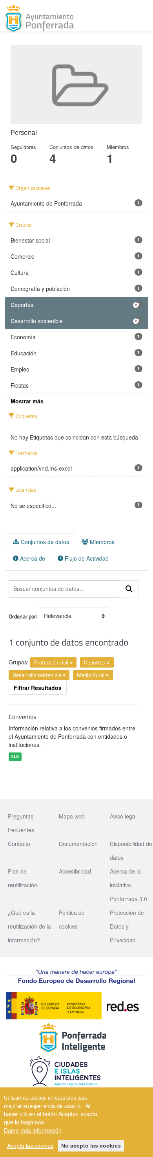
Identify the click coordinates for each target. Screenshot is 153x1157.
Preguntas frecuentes (21, 823)
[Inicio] (39, 19)
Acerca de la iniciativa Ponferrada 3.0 (128, 885)
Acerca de (31, 558)
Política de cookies (72, 919)
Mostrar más (27, 401)
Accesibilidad (75, 871)
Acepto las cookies (30, 1146)
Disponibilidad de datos (131, 850)
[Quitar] (71, 663)
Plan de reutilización (22, 878)
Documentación (78, 844)
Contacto (19, 844)
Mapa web (72, 816)
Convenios (22, 716)
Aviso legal (123, 816)
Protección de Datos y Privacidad (127, 926)
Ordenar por (22, 616)
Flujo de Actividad (86, 558)
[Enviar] (129, 589)
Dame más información (33, 1130)
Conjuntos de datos (44, 542)
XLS (15, 757)
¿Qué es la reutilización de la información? (29, 926)
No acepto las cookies (91, 1145)
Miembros (101, 542)
